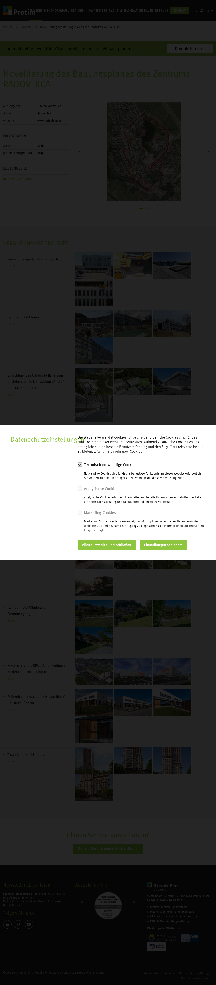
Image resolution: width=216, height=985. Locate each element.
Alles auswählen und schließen (106, 545)
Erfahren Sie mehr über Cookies (118, 451)
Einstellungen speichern (163, 545)
